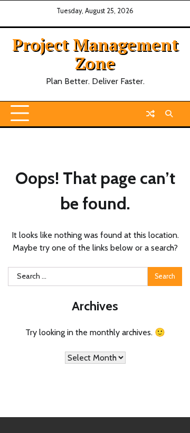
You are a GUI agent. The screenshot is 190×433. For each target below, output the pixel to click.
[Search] (169, 114)
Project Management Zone (95, 53)
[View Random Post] (150, 114)
